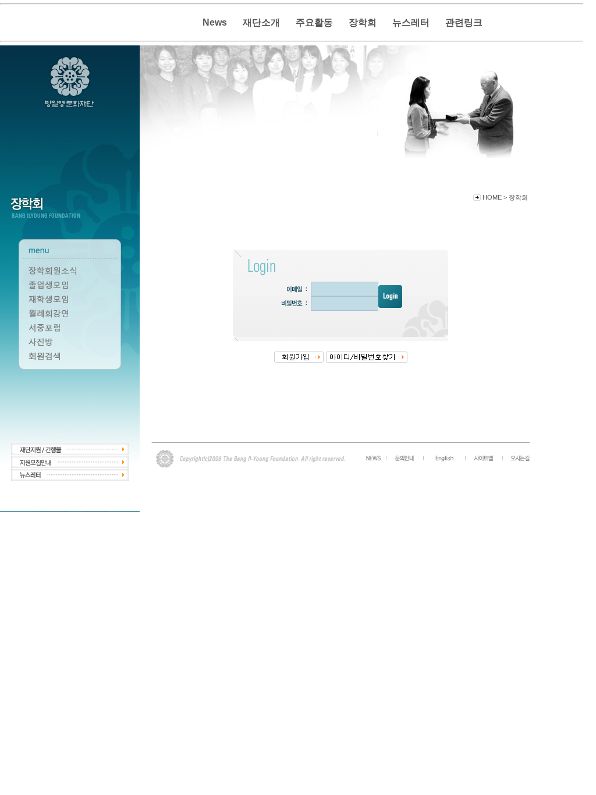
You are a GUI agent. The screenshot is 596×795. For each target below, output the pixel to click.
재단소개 (261, 22)
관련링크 (464, 22)
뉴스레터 (411, 22)
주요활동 (314, 22)
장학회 (363, 22)
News (215, 22)
